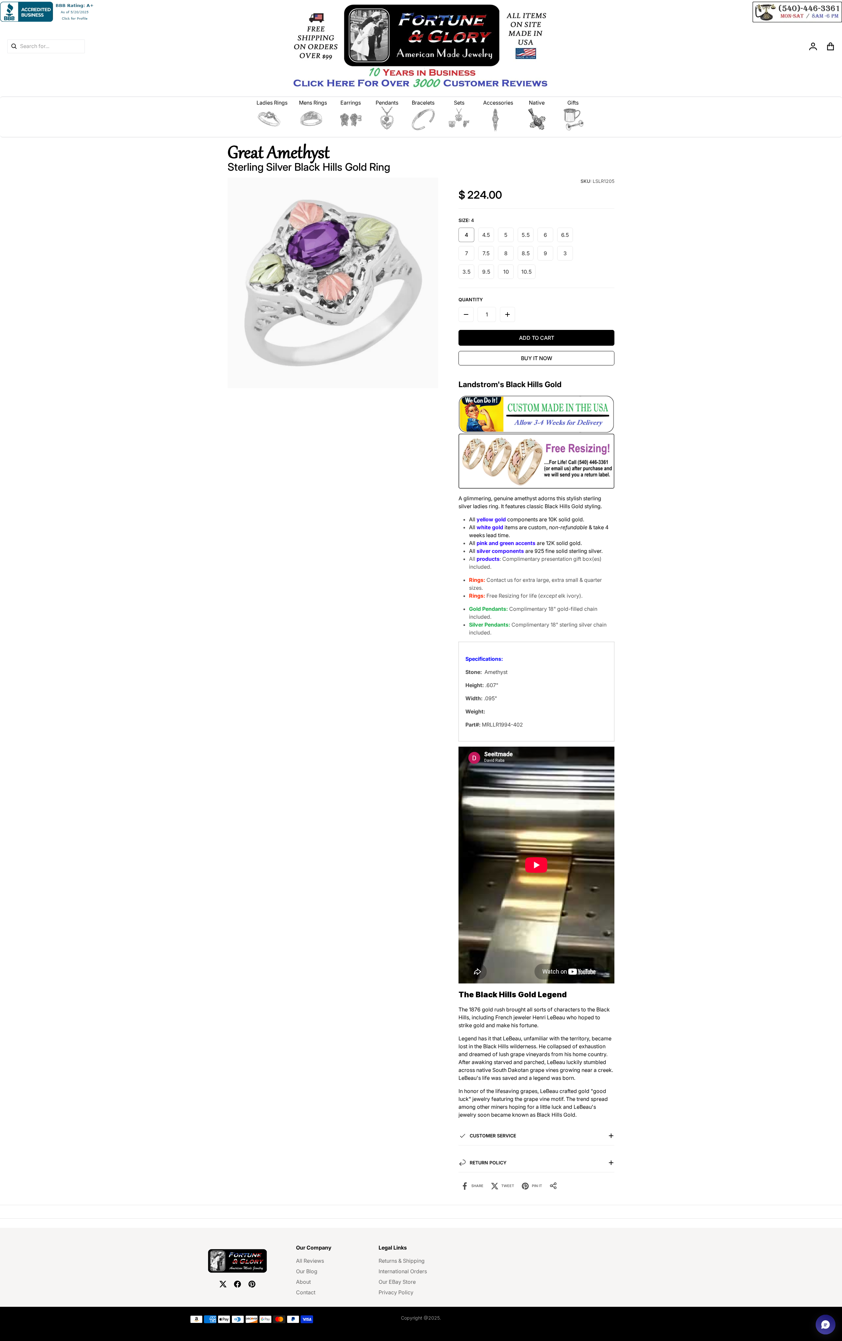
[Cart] (830, 46)
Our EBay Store (397, 1282)
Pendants (387, 102)
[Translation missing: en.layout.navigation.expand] (272, 119)
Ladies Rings (272, 102)
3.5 (466, 271)
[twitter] (223, 1284)
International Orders (403, 1271)
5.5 (526, 235)
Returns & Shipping (402, 1260)
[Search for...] (14, 46)
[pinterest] (252, 1284)
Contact (305, 1292)
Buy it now (536, 358)
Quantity (470, 299)
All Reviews (310, 1260)
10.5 (526, 271)
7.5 (486, 253)
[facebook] (237, 1284)
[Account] (813, 46)
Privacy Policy (396, 1292)
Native (537, 102)
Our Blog (306, 1271)
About (303, 1282)
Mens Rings (313, 102)
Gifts (573, 102)
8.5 (526, 253)
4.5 (486, 235)
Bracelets (423, 102)
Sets (459, 102)
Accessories (498, 102)
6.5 (565, 235)
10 (506, 271)
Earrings (350, 102)
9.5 (486, 271)
